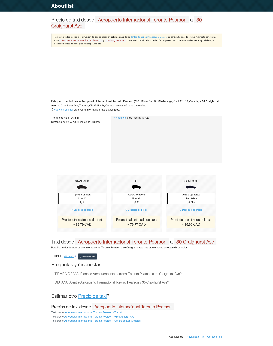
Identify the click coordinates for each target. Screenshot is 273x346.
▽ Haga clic (119, 117)
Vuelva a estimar (63, 109)
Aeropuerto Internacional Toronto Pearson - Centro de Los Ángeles (96, 320)
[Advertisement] (136, 73)
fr (203, 336)
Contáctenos (214, 336)
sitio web (69, 256)
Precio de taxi (92, 295)
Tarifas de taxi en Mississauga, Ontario (149, 36)
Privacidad (193, 336)
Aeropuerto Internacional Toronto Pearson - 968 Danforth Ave (92, 316)
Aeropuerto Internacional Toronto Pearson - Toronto (87, 312)
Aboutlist (62, 5)
